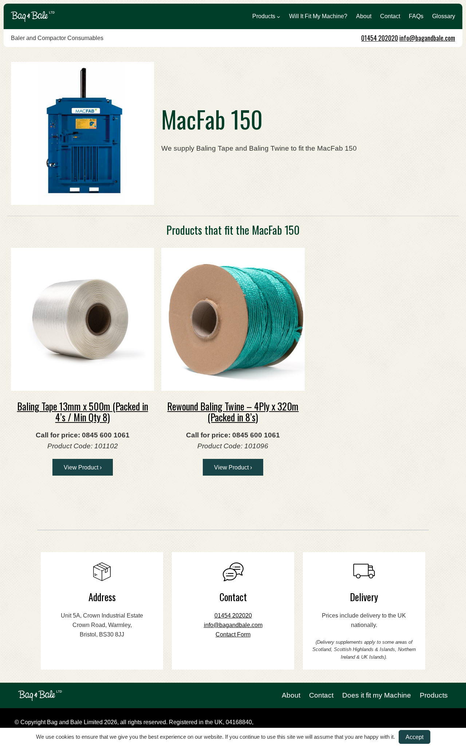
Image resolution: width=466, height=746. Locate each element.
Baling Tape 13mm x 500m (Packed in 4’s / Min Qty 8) (82, 412)
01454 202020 (379, 38)
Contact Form (233, 634)
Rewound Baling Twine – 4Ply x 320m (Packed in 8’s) (233, 412)
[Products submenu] (278, 16)
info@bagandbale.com (427, 38)
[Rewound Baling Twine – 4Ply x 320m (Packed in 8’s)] (232, 319)
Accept (414, 737)
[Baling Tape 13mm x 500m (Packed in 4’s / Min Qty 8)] (82, 319)
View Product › (83, 467)
